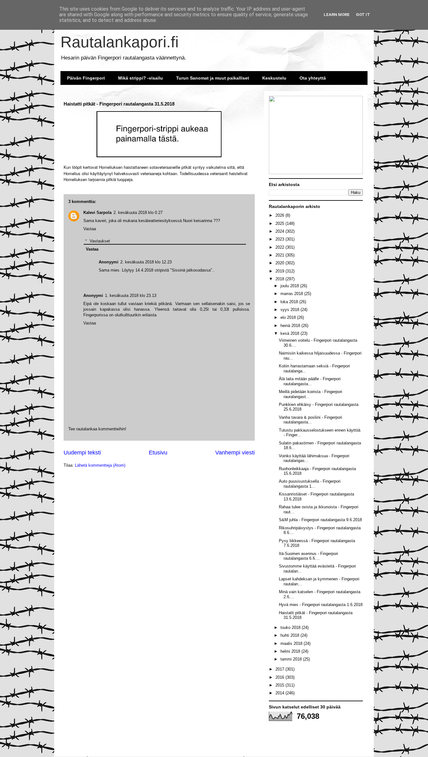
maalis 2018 (292, 643)
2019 (280, 271)
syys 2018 (290, 309)
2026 (280, 215)
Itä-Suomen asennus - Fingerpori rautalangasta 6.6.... (308, 556)
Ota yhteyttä (313, 77)
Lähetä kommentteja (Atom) (100, 465)
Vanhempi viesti (235, 452)
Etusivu (158, 452)
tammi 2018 (291, 659)
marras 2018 (292, 293)
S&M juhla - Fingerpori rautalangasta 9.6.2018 (320, 519)
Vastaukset (100, 240)
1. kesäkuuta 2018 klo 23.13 (130, 295)
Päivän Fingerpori (86, 77)
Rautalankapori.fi (119, 42)
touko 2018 (291, 627)
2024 (280, 231)
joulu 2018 (290, 285)
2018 (280, 279)
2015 (280, 685)
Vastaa (89, 323)
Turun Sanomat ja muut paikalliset (212, 77)
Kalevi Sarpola (97, 212)
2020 (280, 263)
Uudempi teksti (82, 452)
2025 (280, 223)
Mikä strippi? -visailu (140, 77)
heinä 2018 (290, 325)
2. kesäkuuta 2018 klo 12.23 (146, 262)
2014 (280, 693)
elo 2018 (288, 317)
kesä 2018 (290, 333)
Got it (363, 14)
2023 (280, 239)
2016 (280, 677)
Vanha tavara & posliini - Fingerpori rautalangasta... (310, 420)
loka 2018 (289, 301)
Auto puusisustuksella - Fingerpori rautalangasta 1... (310, 484)
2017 (280, 669)
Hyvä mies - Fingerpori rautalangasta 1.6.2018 (321, 604)
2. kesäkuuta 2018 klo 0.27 (138, 212)
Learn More (337, 14)
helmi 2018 (290, 651)
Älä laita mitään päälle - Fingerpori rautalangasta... (310, 381)
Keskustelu (274, 77)
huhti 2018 (290, 635)
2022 (280, 247)
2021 (280, 255)
